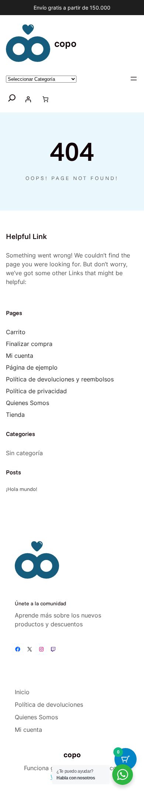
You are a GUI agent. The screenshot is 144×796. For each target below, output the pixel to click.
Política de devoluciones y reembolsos (60, 379)
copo (65, 43)
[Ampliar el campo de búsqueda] (12, 99)
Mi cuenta (19, 355)
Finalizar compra (29, 343)
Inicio (22, 692)
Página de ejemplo (32, 367)
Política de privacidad (36, 391)
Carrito (15, 332)
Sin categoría (24, 453)
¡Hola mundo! (21, 489)
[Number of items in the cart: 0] (45, 99)
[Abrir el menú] (133, 78)
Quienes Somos (27, 402)
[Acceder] (28, 99)
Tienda (15, 414)
